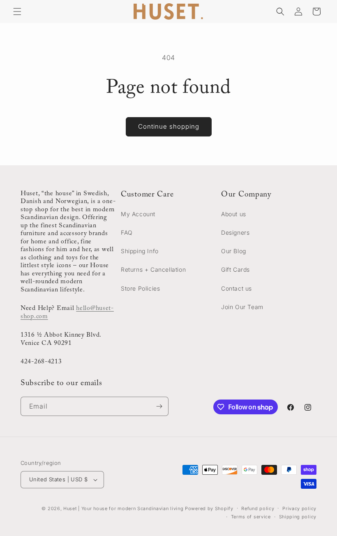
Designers (235, 232)
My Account (138, 213)
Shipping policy (298, 517)
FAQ (127, 232)
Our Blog (233, 250)
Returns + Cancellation (153, 269)
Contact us (236, 288)
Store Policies (140, 288)
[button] (17, 11)
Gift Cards (235, 269)
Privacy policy (299, 508)
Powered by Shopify (209, 508)
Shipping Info (140, 250)
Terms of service (251, 517)
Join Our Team (242, 306)
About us (233, 213)
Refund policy (257, 508)
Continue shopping (168, 126)
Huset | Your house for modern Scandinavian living (123, 508)
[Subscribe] (159, 406)
